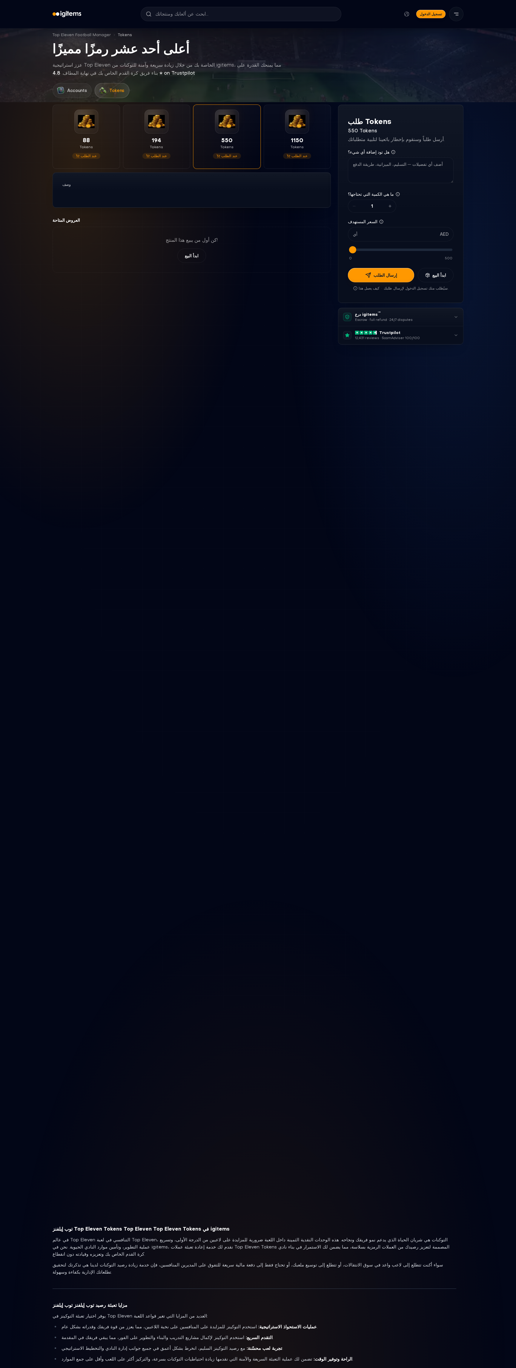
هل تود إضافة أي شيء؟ (368, 152)
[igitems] (67, 14)
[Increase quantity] (390, 206)
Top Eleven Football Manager (82, 35)
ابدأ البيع (192, 256)
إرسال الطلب (385, 275)
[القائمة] (456, 14)
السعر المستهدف (362, 221)
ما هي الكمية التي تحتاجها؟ (371, 194)
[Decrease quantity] (354, 206)
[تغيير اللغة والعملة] (407, 14)
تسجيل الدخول (431, 13)
